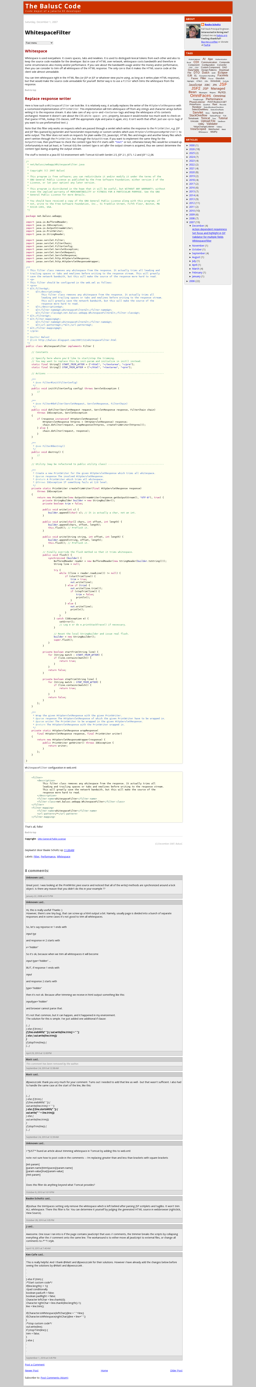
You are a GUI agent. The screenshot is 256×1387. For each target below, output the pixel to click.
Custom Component (210, 67)
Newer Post (31, 1370)
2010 (192, 210)
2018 (192, 180)
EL (195, 75)
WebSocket (213, 129)
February (197, 272)
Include (226, 81)
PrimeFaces (195, 104)
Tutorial (223, 118)
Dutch (205, 72)
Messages (203, 92)
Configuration (208, 65)
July (194, 261)
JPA (215, 85)
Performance (48, 856)
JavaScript (195, 84)
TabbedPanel (215, 116)
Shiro (207, 113)
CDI (196, 62)
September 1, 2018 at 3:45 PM (41, 1357)
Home (104, 1370)
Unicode (195, 121)
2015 (192, 191)
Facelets (223, 75)
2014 (192, 195)
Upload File (208, 120)
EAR (213, 73)
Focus (210, 78)
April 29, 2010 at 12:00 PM (39, 1053)
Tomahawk (193, 118)
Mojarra (213, 92)
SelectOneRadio (217, 110)
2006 (192, 281)
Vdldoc (219, 127)
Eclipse (222, 72)
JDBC (207, 85)
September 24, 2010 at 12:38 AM (42, 1068)
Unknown (32, 877)
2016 (192, 187)
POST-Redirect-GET (217, 102)
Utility (201, 123)
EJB (190, 75)
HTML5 (199, 81)
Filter (36, 856)
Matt (29, 1059)
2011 (192, 206)
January (196, 276)
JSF (223, 84)
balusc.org (222, 35)
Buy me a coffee (209, 41)
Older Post (176, 1370)
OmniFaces (200, 95)
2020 (192, 172)
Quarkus (206, 105)
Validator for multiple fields (207, 236)
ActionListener (194, 59)
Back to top (30, 90)
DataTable (193, 69)
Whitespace (36, 50)
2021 (192, 168)
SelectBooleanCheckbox (214, 107)
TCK (224, 116)
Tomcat (205, 118)
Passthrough (198, 99)
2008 (192, 218)
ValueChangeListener (203, 126)
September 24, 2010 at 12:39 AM (42, 1137)
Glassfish (220, 78)
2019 (192, 176)
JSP (205, 88)
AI (204, 59)
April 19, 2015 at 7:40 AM (38, 1248)
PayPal (207, 45)
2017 (192, 183)
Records (223, 105)
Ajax (210, 58)
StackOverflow (198, 115)
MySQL (222, 92)
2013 (192, 199)
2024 (192, 156)
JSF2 (195, 88)
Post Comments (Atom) (54, 1377)
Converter (222, 65)
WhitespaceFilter (201, 240)
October (197, 249)
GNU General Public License (52, 838)
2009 (192, 214)
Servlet (198, 112)
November (198, 245)
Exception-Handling (207, 76)
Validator (212, 123)
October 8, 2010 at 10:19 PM (40, 1192)
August (196, 257)
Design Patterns (209, 70)
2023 (192, 160)
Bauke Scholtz (35, 1198)
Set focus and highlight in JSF (209, 233)
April (194, 264)
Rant (214, 104)
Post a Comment (35, 1364)
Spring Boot (217, 113)
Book (189, 62)
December (198, 225)
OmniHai (219, 96)
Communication (209, 62)
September (198, 253)
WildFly (213, 132)
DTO (197, 72)
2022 (192, 164)
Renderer (196, 107)
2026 (192, 149)
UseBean (221, 121)
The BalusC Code (53, 6)
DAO (224, 67)
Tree (214, 118)
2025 (192, 153)
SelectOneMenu (200, 109)
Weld (224, 129)
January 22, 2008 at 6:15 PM (39, 896)
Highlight (190, 81)
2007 (192, 222)
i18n (206, 81)
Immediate (215, 81)
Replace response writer (48, 98)
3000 (192, 145)
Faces (194, 78)
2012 (192, 203)
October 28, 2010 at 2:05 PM (40, 1220)
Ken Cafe (31, 1254)
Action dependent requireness (209, 229)
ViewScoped (198, 129)
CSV (197, 67)
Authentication (221, 59)
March (195, 268)
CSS (190, 67)
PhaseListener (197, 101)
